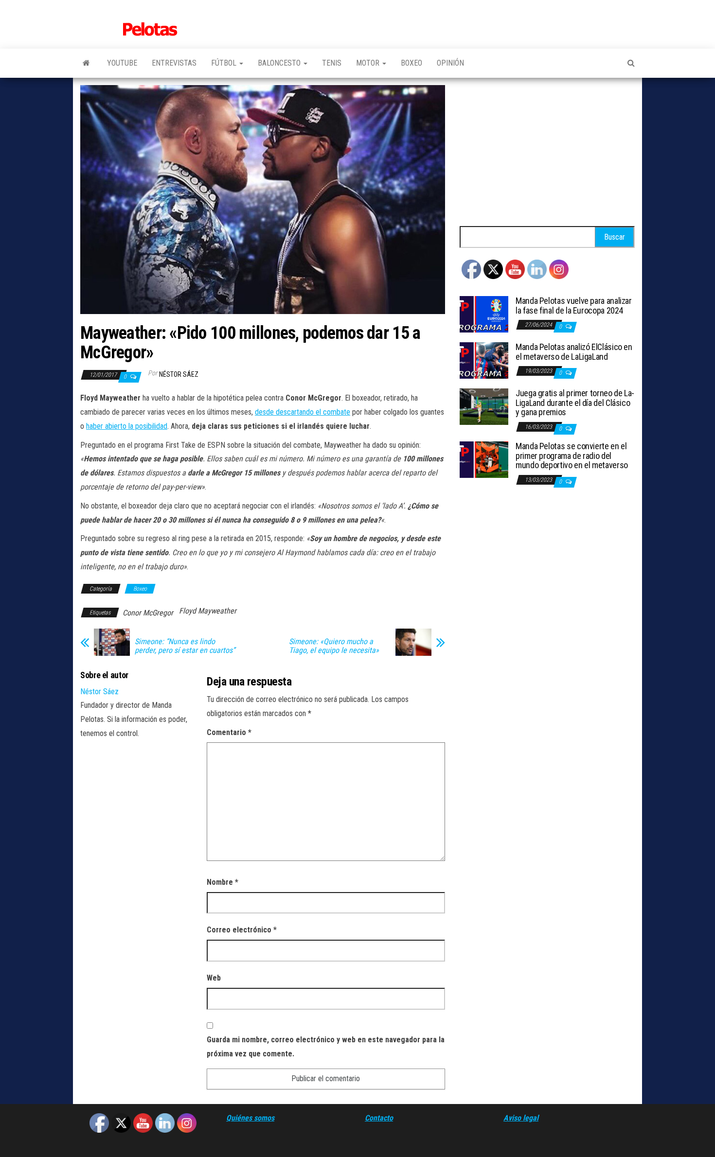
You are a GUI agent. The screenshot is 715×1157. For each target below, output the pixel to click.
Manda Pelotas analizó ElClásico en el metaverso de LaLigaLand (574, 352)
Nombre (222, 882)
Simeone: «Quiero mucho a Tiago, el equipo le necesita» (334, 646)
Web (214, 977)
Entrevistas (174, 63)
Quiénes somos (250, 1117)
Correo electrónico (242, 929)
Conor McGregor (148, 612)
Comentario (229, 732)
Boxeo (411, 63)
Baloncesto (280, 63)
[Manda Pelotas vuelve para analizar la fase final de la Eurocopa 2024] (484, 313)
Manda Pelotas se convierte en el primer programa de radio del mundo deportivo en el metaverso (572, 456)
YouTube (122, 63)
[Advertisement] (547, 153)
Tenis (331, 63)
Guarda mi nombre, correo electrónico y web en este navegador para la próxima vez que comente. (326, 1046)
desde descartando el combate (302, 412)
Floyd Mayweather (207, 610)
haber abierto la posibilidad (126, 426)
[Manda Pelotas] (86, 63)
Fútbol (224, 63)
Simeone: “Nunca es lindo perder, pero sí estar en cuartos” (185, 646)
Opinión (450, 63)
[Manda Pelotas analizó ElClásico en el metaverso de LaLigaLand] (484, 360)
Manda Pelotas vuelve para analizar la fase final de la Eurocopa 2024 (574, 306)
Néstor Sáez (178, 374)
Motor (368, 63)
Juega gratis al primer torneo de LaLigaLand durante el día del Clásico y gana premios (575, 403)
